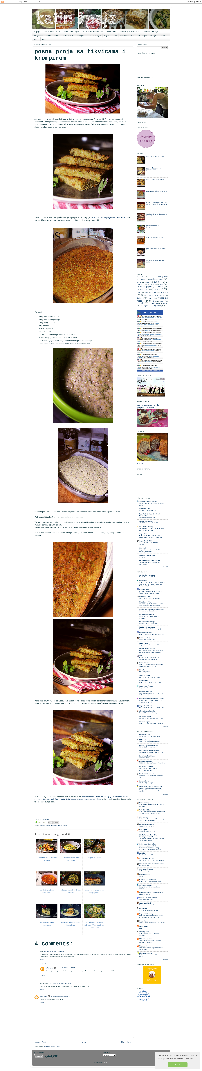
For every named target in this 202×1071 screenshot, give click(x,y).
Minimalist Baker (144, 596)
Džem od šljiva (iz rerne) (147, 831)
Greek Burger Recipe (146, 783)
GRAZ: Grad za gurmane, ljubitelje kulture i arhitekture (150, 941)
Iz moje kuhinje (144, 921)
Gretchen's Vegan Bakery (147, 555)
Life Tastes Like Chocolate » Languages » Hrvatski (148, 836)
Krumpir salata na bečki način (149, 910)
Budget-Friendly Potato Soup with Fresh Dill (150, 791)
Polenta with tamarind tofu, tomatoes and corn (151, 504)
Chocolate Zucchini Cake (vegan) (150, 629)
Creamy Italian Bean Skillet (148, 611)
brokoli (143, 279)
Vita (140, 656)
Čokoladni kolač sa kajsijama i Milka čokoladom (151, 949)
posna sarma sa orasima (154, 237)
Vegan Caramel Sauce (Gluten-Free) (151, 723)
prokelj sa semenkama (148, 350)
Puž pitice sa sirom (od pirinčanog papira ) (150, 956)
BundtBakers (141, 277)
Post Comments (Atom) (52, 1046)
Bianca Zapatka (144, 663)
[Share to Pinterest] (58, 822)
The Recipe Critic (144, 734)
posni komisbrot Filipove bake (156, 249)
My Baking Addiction (146, 766)
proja (55, 825)
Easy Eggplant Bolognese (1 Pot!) (150, 598)
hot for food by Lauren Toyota (149, 560)
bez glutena (38, 35)
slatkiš (164, 292)
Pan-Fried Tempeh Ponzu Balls (149, 742)
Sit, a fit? (142, 670)
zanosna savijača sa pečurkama (156, 191)
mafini (139, 284)
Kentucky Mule (144, 758)
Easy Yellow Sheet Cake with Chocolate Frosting (148, 769)
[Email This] (49, 822)
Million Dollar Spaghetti (147, 747)
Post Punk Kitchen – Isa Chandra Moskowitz (150, 515)
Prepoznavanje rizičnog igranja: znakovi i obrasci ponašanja (149, 658)
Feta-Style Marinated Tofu (148, 510)
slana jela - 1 (68, 35)
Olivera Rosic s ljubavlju (147, 711)
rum (146, 292)
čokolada (140, 303)
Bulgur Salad (143, 688)
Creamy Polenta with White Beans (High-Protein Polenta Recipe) (150, 592)
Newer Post (40, 1042)
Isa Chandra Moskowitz (147, 575)
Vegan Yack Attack (145, 706)
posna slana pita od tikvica (155, 156)
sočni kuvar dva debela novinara (154, 295)
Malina (141, 876)
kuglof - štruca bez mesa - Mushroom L (148, 323)
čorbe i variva (111, 31)
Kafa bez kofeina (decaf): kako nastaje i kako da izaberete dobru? (152, 820)
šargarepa (157, 305)
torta (150, 298)
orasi (161, 284)
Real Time (149, 370)
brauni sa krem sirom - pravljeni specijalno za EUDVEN (148, 406)
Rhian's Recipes (144, 722)
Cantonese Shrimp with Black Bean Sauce (151, 776)
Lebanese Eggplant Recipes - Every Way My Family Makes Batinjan (151, 605)
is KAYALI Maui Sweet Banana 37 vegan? (150, 543)
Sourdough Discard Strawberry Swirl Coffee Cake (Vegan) (151, 694)
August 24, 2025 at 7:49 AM (54, 951)
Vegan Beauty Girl (145, 541)
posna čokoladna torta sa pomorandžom (154, 169)
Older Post (126, 1042)
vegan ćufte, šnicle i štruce (93, 31)
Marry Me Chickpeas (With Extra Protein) (150, 617)
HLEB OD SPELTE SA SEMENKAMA (151, 860)
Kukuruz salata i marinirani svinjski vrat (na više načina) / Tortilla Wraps (152, 812)
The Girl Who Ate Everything (148, 745)
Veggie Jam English (145, 632)
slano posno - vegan (71, 31)
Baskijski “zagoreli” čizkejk (148, 855)
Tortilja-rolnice (144, 865)
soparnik (147, 330)
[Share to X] (53, 822)
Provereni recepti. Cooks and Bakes (151, 892)
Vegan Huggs (143, 643)
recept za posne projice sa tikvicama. (108, 217)
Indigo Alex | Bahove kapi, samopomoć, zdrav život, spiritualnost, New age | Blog (149, 846)
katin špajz (49, 968)
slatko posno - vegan (52, 31)
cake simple (142, 35)
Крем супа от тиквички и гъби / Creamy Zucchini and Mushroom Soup (151, 916)
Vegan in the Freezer (146, 686)
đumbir (165, 303)
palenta (139, 287)
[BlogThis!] (51, 822)
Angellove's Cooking (146, 914)
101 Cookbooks (144, 740)
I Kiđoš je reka (144, 932)
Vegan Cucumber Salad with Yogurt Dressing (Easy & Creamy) (151, 665)
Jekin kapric (143, 829)
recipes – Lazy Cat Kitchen (148, 501)
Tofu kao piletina (144, 672)
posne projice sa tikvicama (155, 179)
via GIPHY (140, 463)
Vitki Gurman (143, 817)
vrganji (162, 301)
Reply (42, 959)
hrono (163, 35)
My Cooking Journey (146, 526)
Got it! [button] (177, 1065)
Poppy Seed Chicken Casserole (149, 736)
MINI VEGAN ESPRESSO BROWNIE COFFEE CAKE (151, 805)
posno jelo (49, 825)
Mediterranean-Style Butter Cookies (151, 752)
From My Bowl (144, 589)
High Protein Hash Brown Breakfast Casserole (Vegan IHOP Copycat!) (151, 536)
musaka (153, 284)
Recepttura (143, 908)
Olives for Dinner (145, 675)
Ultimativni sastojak (145, 953)
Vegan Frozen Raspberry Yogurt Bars (151, 634)
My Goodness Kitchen (146, 614)
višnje (154, 301)
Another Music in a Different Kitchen (151, 698)
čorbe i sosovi (154, 303)
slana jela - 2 (82, 35)
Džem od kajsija (144, 894)
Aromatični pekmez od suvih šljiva (150, 849)
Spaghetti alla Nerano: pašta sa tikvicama (149, 888)
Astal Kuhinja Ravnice (146, 824)
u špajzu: (37, 31)
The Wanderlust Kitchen (147, 756)
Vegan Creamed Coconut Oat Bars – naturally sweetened (151, 551)
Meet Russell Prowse (146, 899)
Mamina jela (143, 946)
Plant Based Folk (145, 602)
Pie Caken (142, 557)
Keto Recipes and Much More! (149, 750)
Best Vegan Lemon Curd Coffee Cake (151, 707)
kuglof (106, 35)
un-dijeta (153, 35)
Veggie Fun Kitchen (145, 691)
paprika (149, 286)
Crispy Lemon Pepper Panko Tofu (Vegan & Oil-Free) (150, 701)
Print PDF (42, 822)
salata (154, 292)
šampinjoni (144, 305)
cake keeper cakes (127, 35)
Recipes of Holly (144, 638)
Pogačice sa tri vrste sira (147, 826)
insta (44, 39)
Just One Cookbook (145, 761)
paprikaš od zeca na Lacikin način (155, 226)
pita (147, 289)
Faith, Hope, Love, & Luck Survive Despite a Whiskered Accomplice (150, 787)
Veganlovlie (143, 580)
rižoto (49, 35)
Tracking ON (156, 370)
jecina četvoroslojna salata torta (155, 261)
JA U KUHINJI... (144, 810)
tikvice (60, 825)
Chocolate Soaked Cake (147, 640)
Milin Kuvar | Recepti (146, 869)
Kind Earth (142, 548)
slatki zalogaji (95, 35)
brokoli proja (148, 361)
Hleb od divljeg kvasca (146, 871)
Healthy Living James (146, 521)
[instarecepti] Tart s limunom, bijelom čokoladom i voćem (151, 839)
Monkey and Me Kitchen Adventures (151, 609)
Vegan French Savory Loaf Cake (150, 682)
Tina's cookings (144, 803)
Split (140, 928)
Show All (165, 567)
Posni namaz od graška (147, 905)
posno (157, 289)
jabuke (139, 282)
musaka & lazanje (151, 31)
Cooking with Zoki (145, 903)
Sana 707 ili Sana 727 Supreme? (150, 713)
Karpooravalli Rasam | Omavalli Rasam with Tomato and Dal (152, 529)
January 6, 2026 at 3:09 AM (66, 968)
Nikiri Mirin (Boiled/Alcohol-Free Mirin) (152, 763)
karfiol (147, 282)
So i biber (142, 853)
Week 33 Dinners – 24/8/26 (148, 523)
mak (145, 284)
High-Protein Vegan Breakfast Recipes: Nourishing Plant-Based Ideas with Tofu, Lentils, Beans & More (152, 584)
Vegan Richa (143, 534)
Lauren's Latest (144, 781)
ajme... (36, 39)
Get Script (142, 370)
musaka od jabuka (150, 345)
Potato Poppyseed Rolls (147, 518)
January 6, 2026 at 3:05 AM (60, 996)
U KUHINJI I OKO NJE (146, 858)
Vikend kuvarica (144, 874)
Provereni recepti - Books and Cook (151, 864)
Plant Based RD (144, 509)
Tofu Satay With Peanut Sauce (149, 677)
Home (83, 1042)
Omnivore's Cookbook (146, 774)
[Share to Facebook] (56, 822)
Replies (44, 964)
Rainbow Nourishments (147, 627)
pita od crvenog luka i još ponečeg (152, 317)
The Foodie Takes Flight (147, 622)
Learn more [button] (189, 1059)
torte (115, 35)
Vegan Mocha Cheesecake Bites (149, 645)
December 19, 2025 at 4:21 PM (60, 983)
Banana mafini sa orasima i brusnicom (152, 923)
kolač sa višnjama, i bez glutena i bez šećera (156, 215)
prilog (139, 292)
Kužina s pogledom (145, 885)
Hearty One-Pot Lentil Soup (148, 623)
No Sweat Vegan (145, 716)
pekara (160, 286)
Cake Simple (151, 277)
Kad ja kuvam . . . (144, 926)
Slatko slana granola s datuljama (150, 882)
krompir (42, 825)
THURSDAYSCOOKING (147, 880)
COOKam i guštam (145, 939)
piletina (139, 289)
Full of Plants (143, 681)
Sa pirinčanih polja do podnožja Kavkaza (149, 934)
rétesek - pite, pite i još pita (130, 31)
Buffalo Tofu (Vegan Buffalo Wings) (151, 718)
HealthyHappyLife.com (147, 648)
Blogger (105, 1062)
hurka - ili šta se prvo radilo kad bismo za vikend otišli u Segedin (157, 203)
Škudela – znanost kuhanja (148, 898)
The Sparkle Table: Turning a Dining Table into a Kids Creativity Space (151, 651)
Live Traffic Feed (149, 312)
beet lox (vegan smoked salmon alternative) (149, 563)
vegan (65, 825)
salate (56, 35)
